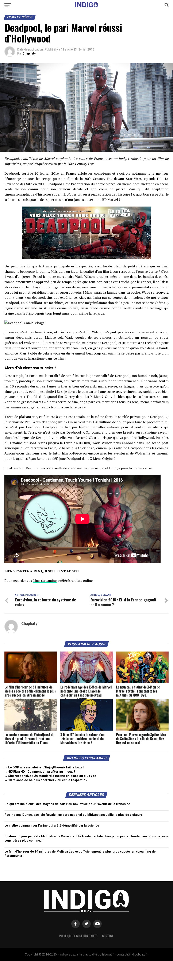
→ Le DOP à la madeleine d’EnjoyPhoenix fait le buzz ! (44, 767)
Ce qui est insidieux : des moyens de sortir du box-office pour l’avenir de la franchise (67, 804)
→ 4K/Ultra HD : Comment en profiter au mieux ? (39, 771)
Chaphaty (29, 53)
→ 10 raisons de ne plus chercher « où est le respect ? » (45, 780)
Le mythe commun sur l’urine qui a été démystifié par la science (51, 825)
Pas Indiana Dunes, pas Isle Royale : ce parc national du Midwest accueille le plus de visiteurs (73, 815)
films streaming (45, 580)
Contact (108, 936)
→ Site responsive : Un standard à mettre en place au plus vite (50, 776)
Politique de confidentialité (78, 936)
